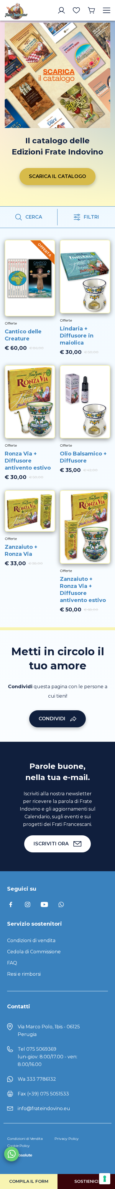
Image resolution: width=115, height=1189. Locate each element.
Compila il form (28, 1181)
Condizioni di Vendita (25, 1138)
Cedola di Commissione (34, 951)
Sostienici (86, 1181)
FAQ (12, 963)
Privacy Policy (67, 1138)
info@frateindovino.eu (44, 1108)
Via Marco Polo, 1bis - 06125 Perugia (49, 1030)
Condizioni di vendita (31, 940)
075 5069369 (41, 1049)
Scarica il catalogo (57, 176)
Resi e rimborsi (24, 974)
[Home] (16, 10)
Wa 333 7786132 (37, 1079)
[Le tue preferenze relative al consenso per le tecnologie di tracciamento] (104, 1178)
